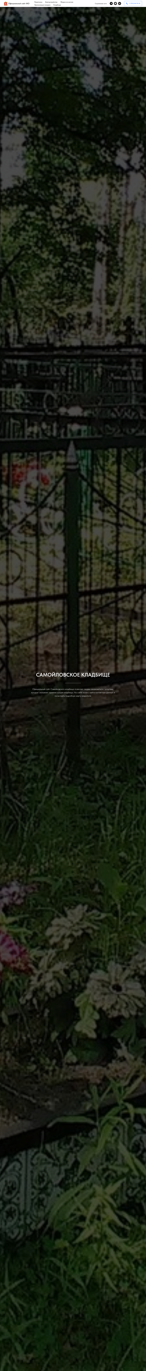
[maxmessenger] (119, 3)
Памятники (38, 2)
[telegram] (111, 3)
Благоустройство (51, 2)
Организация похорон (42, 5)
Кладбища (57, 5)
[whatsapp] (115, 3)
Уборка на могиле (66, 2)
